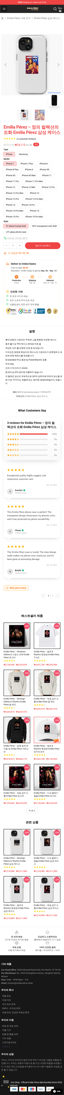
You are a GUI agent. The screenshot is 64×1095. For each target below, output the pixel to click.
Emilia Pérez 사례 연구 (19, 18)
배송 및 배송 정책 (10, 1026)
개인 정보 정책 (8, 1004)
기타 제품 (6, 1038)
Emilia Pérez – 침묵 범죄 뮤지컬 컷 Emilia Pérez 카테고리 (16, 749)
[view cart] (60, 9)
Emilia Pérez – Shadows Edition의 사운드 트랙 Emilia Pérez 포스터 (16, 654)
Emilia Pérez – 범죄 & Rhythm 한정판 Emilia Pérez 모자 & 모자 (46, 749)
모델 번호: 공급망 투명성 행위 (15, 1012)
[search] (55, 9)
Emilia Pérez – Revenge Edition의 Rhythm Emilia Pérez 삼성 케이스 (15, 861)
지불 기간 (6, 1030)
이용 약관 (6, 1000)
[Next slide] (58, 65)
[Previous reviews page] (43, 595)
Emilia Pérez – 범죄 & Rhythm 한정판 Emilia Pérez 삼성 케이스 (16, 908)
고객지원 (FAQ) (9, 1042)
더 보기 (32, 811)
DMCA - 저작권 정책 (11, 1008)
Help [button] (58, 1091)
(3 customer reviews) (26, 139)
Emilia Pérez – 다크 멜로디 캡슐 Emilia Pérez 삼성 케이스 (46, 861)
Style (6, 221)
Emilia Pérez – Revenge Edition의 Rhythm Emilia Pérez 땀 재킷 (15, 702)
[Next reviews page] (57, 595)
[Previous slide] (6, 65)
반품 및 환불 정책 (10, 1034)
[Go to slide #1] (24, 115)
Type (6, 149)
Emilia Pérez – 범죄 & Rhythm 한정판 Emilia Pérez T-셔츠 (46, 654)
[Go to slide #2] (40, 115)
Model (7, 159)
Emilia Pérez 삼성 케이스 (47, 18)
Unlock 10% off (6, 1082)
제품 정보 (6, 996)
